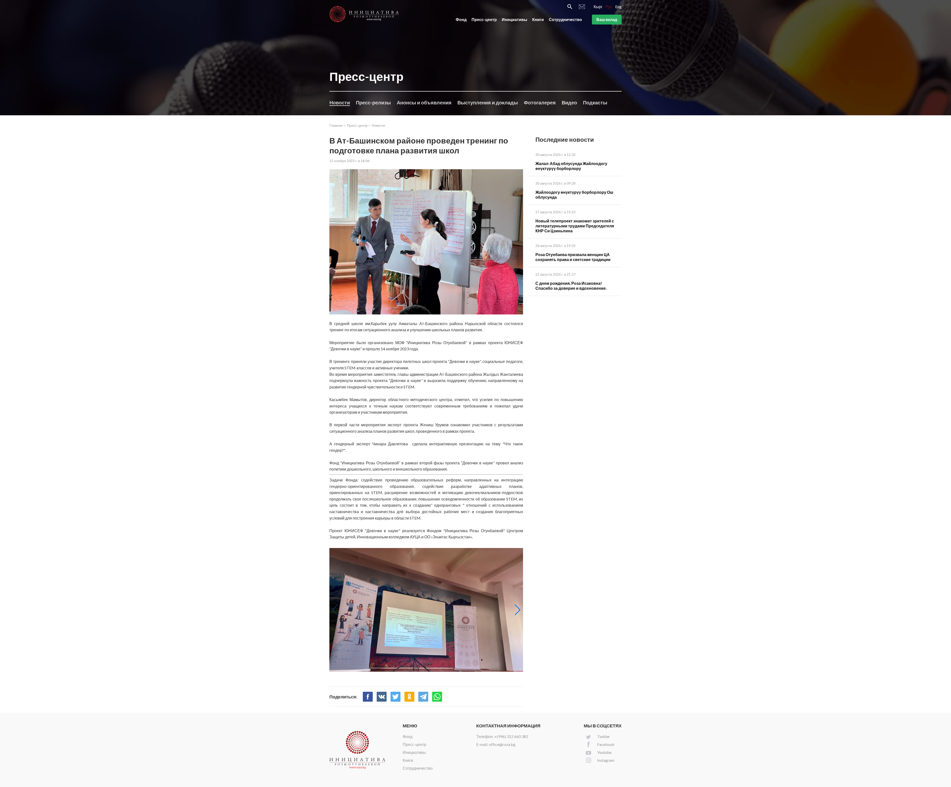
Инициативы (514, 19)
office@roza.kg (502, 744)
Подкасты (595, 102)
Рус (609, 6)
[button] (517, 609)
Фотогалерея (540, 102)
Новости (339, 102)
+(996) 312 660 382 (511, 736)
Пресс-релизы (373, 102)
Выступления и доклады (487, 102)
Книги (538, 19)
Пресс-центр (484, 19)
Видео (569, 102)
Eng (618, 6)
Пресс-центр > (358, 125)
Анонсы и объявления (424, 102)
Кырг (598, 6)
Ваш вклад (606, 19)
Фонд (461, 19)
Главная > (337, 125)
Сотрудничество (565, 19)
